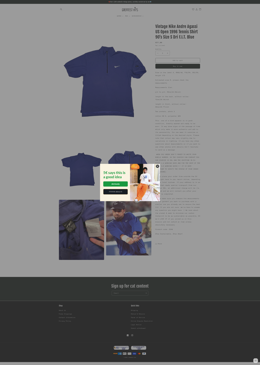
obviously (115, 184)
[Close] (157, 166)
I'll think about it (115, 192)
